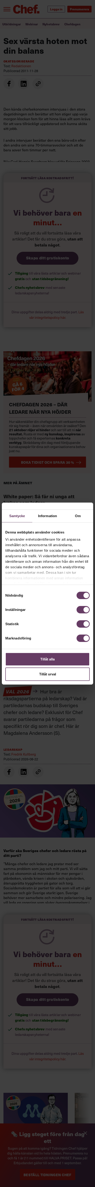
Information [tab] (47, 516)
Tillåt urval (47, 674)
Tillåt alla (47, 659)
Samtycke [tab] (17, 516)
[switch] (83, 609)
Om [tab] (78, 516)
